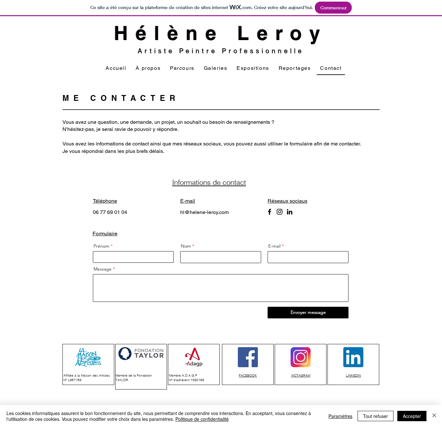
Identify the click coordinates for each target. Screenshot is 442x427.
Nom (186, 246)
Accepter (412, 416)
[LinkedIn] (289, 212)
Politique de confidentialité (202, 419)
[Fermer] (434, 416)
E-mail (274, 246)
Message (103, 269)
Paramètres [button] (340, 416)
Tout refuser (375, 416)
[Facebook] (269, 212)
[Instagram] (279, 212)
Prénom (101, 246)
